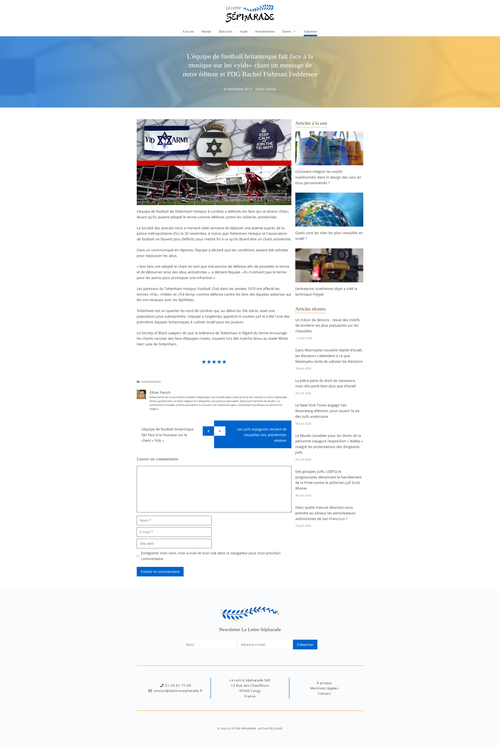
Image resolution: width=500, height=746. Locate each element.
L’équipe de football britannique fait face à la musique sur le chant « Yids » (168, 435)
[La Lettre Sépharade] (250, 12)
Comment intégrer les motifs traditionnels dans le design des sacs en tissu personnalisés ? (328, 177)
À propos (324, 683)
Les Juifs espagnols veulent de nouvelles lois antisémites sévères (262, 435)
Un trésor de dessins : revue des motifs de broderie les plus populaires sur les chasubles (327, 325)
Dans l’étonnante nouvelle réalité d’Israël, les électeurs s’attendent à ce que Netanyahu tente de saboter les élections (329, 356)
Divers (286, 31)
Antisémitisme (265, 31)
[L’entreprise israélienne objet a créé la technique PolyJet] (329, 279)
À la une (188, 31)
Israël (243, 31)
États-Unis (225, 31)
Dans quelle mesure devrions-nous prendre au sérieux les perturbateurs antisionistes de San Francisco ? (325, 513)
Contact (324, 693)
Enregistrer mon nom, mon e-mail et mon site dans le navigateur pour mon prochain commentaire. (211, 556)
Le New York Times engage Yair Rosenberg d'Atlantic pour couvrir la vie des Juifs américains (327, 411)
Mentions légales (324, 688)
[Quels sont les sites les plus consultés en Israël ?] (329, 223)
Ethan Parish (265, 89)
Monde (206, 31)
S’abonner (310, 31)
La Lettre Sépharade (241, 728)
